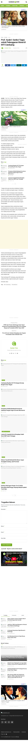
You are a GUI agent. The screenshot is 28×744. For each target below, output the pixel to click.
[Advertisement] (14, 82)
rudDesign (17, 736)
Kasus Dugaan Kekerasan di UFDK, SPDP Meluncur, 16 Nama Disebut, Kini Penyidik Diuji (13, 657)
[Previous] (13, 184)
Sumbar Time (8, 48)
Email (2, 532)
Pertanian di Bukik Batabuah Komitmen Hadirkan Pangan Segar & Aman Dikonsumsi (17, 172)
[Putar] (2, 564)
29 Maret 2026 (11, 180)
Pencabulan (14, 284)
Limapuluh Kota (6, 431)
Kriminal (22, 5)
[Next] (15, 184)
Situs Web (3, 538)
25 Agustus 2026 (5, 659)
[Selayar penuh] (25, 564)
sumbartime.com (7, 736)
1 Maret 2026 (4, 463)
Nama (3, 526)
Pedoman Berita (16, 731)
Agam (9, 37)
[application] (14, 559)
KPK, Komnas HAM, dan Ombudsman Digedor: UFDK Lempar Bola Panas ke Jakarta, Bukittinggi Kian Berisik (15, 676)
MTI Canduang (7, 284)
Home (2, 5)
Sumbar (8, 5)
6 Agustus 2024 (16, 48)
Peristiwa (14, 5)
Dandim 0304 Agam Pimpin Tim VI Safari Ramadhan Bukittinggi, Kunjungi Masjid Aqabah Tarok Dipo (14, 487)
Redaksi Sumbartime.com (6, 731)
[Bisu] (23, 564)
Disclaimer (24, 731)
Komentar (3, 509)
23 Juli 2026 (11, 175)
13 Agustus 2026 (12, 168)
